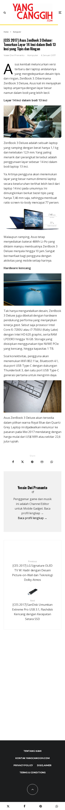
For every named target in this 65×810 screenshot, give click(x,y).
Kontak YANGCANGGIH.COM (32, 758)
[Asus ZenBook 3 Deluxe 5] (32, 396)
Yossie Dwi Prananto (14, 55)
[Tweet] (22, 462)
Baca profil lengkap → (32, 518)
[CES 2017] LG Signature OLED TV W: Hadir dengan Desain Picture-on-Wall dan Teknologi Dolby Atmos (32, 571)
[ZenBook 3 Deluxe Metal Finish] (32, 289)
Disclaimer (44, 765)
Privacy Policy (23, 765)
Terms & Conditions (33, 772)
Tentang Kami (32, 751)
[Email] (42, 462)
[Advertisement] (32, 692)
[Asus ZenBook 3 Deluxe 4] (32, 121)
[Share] (13, 462)
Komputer (32, 55)
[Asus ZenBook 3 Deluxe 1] (32, 220)
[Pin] (32, 462)
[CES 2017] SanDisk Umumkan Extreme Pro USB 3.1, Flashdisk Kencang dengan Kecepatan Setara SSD (32, 610)
